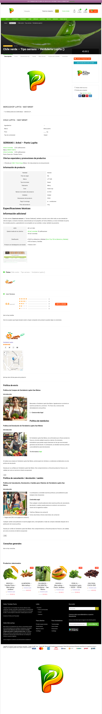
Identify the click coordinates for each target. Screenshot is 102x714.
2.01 (5, 535)
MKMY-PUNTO (11, 150)
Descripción (8, 56)
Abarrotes (12, 23)
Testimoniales (55, 624)
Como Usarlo (55, 626)
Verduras (55, 19)
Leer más (26, 592)
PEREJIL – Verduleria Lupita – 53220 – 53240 (75, 585)
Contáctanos (39, 626)
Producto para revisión (42, 624)
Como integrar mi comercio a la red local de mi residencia (17, 639)
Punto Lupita (30, 142)
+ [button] (4, 352)
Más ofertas (42, 56)
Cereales (35, 19)
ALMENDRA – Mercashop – (27, 584)
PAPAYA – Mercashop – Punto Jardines (59, 585)
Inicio (7, 19)
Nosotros (39, 607)
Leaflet (21, 369)
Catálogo (38, 631)
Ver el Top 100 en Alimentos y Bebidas (57, 239)
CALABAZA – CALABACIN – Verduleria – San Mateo (43, 586)
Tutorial (39, 612)
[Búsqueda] (57, 11)
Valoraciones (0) (24, 56)
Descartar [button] (72, 1)
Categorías (15, 19)
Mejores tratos (40, 628)
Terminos (40, 614)
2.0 (5, 475)
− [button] (4, 354)
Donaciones (55, 628)
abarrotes (85, 93)
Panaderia (23, 19)
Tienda (34, 56)
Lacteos (42, 19)
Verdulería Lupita (8, 342)
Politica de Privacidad (14, 616)
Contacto (5, 616)
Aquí (41, 412)
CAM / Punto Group (17, 163)
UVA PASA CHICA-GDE (91, 584)
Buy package (10, 596)
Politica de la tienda (53, 56)
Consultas (65, 56)
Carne (29, 19)
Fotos (16, 56)
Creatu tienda (65, 11)
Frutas (49, 19)
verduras (89, 93)
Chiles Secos (63, 19)
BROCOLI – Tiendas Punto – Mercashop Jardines (10, 586)
